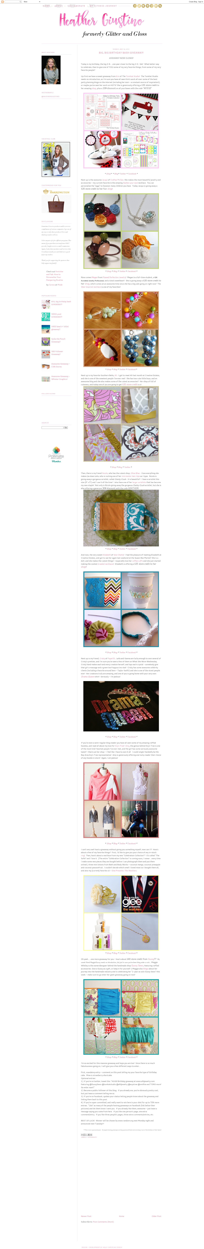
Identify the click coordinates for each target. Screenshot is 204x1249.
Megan (95, 277)
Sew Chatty (119, 554)
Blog (116, 173)
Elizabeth (107, 554)
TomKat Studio (132, 76)
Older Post (156, 1216)
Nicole (105, 473)
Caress (52, 284)
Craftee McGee (116, 179)
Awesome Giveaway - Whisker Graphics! (60, 377)
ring (82, 855)
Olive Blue (135, 473)
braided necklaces (105, 563)
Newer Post (86, 1216)
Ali (116, 375)
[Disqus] (121, 1182)
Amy (127, 745)
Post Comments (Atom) (103, 1221)
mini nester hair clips (131, 476)
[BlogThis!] (84, 1135)
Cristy (102, 658)
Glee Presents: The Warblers (124, 870)
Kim (117, 76)
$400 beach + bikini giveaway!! (60, 328)
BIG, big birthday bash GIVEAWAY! (61, 303)
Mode (59, 284)
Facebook (132, 173)
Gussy (151, 958)
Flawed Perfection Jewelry (114, 277)
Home (121, 1216)
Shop (108, 173)
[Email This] (82, 1135)
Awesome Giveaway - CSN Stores (60, 365)
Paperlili (111, 658)
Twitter (123, 173)
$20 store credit (130, 384)
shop (94, 88)
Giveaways (92, 1137)
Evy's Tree (119, 745)
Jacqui (105, 179)
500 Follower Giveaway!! (57, 352)
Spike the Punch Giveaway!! (58, 340)
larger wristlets (139, 482)
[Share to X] (86, 1135)
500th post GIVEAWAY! (56, 315)
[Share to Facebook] (89, 1135)
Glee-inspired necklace (91, 286)
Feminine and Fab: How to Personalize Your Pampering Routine (54, 275)
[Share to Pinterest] (91, 1135)
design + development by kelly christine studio (102, 1247)
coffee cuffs (137, 560)
